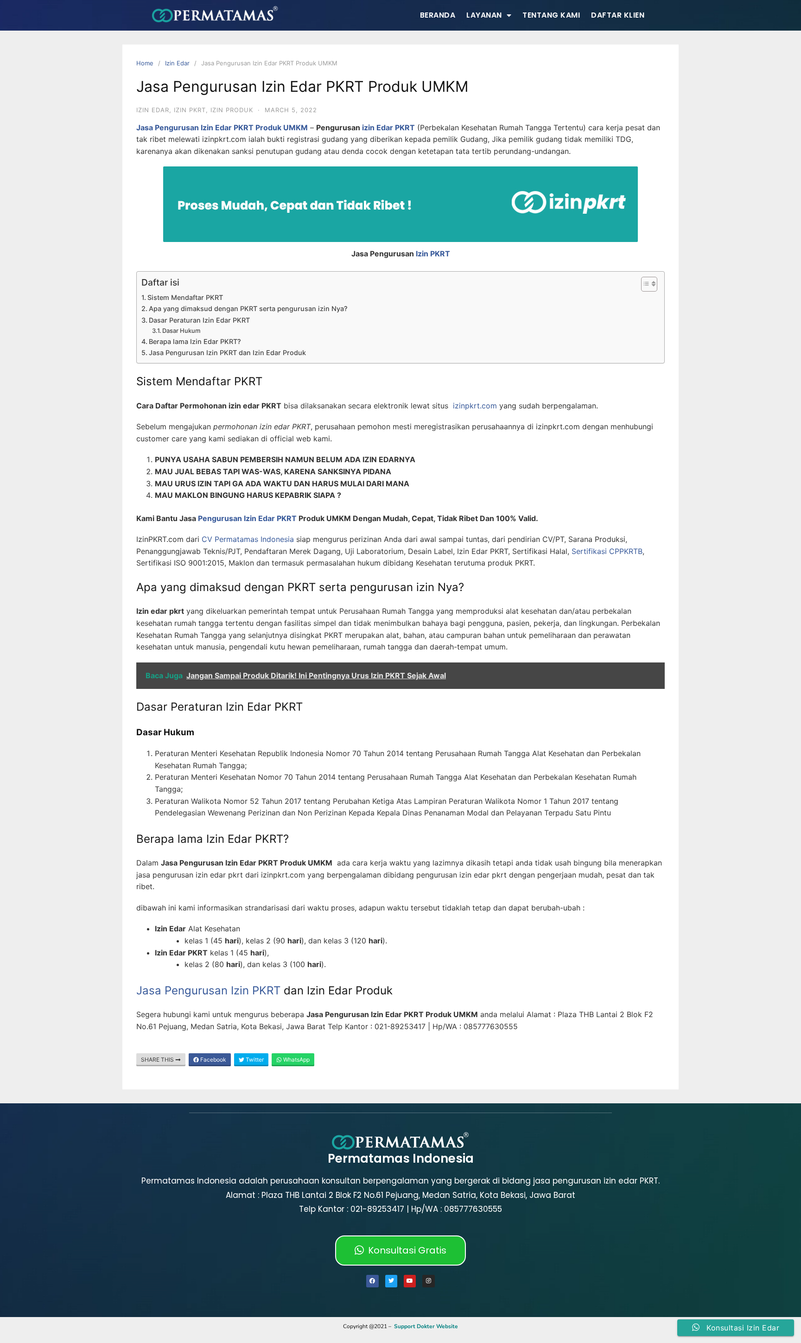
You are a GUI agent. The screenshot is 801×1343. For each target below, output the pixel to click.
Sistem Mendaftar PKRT (185, 297)
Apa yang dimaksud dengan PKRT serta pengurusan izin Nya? (248, 308)
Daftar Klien (617, 15)
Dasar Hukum (181, 330)
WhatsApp (296, 1059)
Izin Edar (177, 63)
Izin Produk (231, 110)
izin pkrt (190, 110)
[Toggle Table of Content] (644, 284)
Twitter (254, 1059)
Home (144, 63)
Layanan (484, 15)
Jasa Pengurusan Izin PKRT (208, 990)
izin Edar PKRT (388, 127)
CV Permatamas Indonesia (248, 539)
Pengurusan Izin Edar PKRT (247, 518)
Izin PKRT (433, 253)
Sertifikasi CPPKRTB (607, 551)
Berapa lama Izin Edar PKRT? (195, 341)
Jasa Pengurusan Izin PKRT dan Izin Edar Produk (227, 352)
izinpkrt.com (475, 405)
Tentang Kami (551, 15)
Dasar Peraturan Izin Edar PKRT (199, 320)
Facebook (212, 1059)
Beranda (438, 15)
